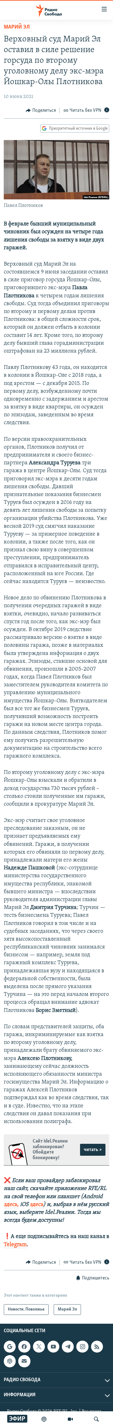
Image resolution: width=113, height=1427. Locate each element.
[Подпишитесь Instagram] (82, 1347)
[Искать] (96, 1419)
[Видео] (70, 1419)
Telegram (15, 1245)
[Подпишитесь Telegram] (68, 1347)
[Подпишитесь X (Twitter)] (39, 1347)
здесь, (11, 1205)
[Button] (41, 110)
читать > (93, 1149)
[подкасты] (44, 1419)
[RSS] (97, 1347)
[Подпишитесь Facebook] (24, 1347)
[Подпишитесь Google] (10, 1347)
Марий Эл (17, 27)
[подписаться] (24, 1361)
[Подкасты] (10, 1361)
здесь (36, 1205)
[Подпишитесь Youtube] (53, 1347)
